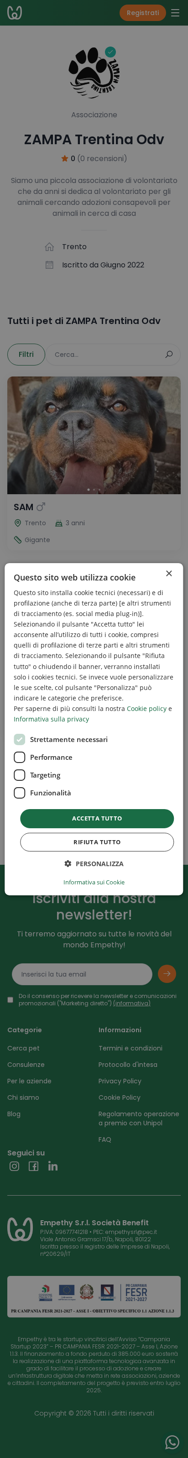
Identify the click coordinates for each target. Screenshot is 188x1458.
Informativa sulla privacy (51, 719)
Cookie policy (147, 708)
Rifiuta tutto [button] (96, 842)
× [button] (168, 573)
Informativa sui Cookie (94, 882)
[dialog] (94, 729)
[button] (94, 863)
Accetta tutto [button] (97, 818)
